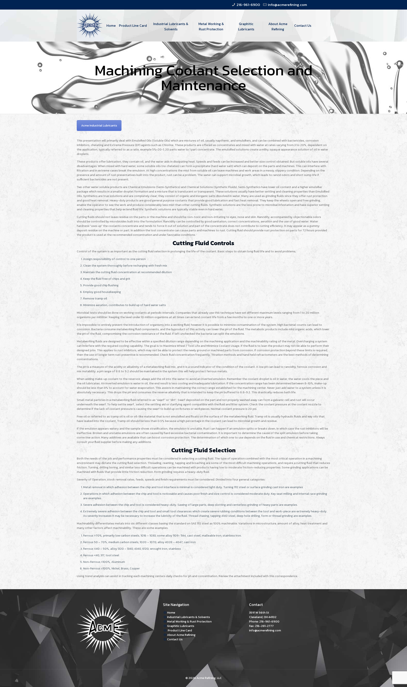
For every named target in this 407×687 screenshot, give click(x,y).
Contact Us (175, 639)
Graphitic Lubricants (180, 626)
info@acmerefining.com (287, 4)
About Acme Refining (181, 635)
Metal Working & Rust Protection (189, 621)
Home (171, 612)
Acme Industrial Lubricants (99, 125)
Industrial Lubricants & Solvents (188, 617)
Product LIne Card (179, 630)
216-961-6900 (248, 4)
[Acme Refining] (90, 19)
